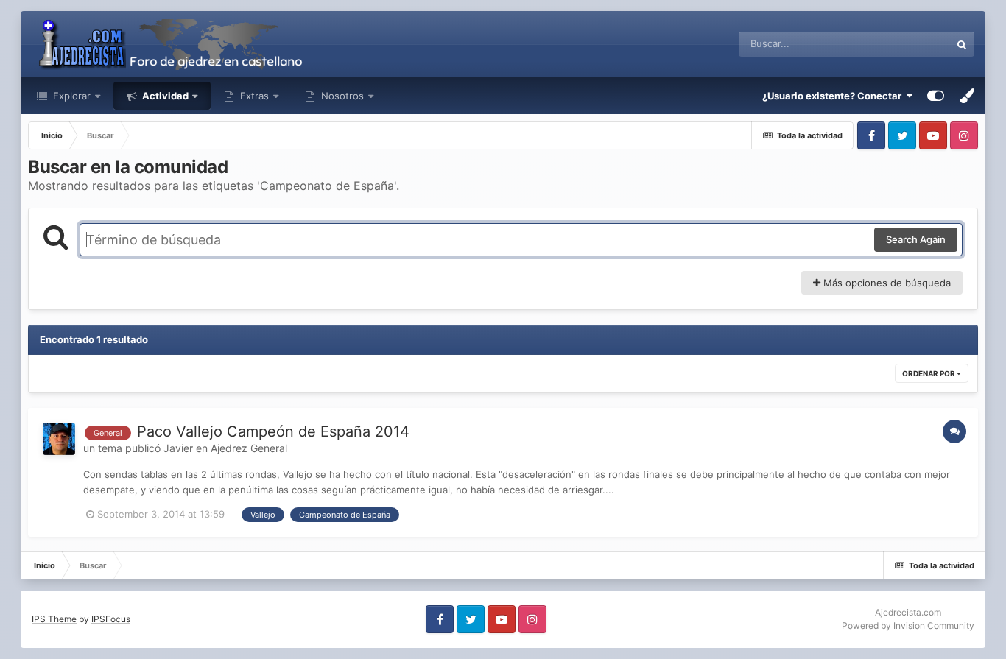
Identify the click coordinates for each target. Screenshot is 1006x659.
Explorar (70, 96)
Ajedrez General (249, 448)
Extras (254, 96)
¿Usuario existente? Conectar (834, 96)
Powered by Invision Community (908, 625)
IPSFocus (110, 618)
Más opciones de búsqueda (885, 283)
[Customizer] (936, 96)
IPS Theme (54, 618)
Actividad (164, 96)
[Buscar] (961, 44)
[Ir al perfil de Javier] (59, 439)
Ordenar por (929, 373)
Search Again (916, 239)
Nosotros (341, 96)
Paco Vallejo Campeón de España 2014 (273, 431)
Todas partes (902, 43)
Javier (178, 448)
